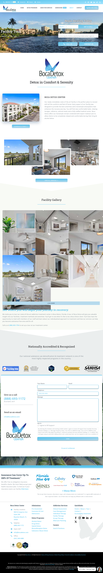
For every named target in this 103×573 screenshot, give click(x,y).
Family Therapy (58, 516)
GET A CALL (88, 27)
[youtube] (83, 518)
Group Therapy (58, 518)
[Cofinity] (60, 478)
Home (77, 509)
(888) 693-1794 (14, 325)
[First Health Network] (77, 476)
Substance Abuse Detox (40, 531)
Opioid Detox (36, 526)
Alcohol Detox (36, 521)
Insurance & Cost (37, 511)
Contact (77, 511)
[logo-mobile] (95, 483)
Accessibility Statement (83, 514)
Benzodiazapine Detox (39, 528)
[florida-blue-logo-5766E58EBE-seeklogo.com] (42, 475)
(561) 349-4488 (19, 538)
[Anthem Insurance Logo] (95, 478)
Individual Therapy (59, 514)
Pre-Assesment (37, 509)
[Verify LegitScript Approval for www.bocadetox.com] (51, 366)
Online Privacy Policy (59, 555)
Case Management (59, 511)
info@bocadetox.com (12, 417)
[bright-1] (77, 481)
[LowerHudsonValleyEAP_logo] (60, 485)
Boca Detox (28, 555)
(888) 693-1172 (14, 398)
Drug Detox (36, 524)
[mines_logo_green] (42, 484)
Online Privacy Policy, (50, 564)
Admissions (36, 514)
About (82, 509)
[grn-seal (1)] (13, 544)
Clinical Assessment (60, 509)
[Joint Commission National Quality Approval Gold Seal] (72, 366)
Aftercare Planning (59, 521)
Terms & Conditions (69, 555)
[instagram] (79, 518)
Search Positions (59, 528)
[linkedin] (87, 518)
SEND (67, 439)
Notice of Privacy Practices (48, 555)
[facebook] (76, 518)
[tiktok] (91, 518)
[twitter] (76, 522)
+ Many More (69, 490)
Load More (51, 303)
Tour (87, 509)
